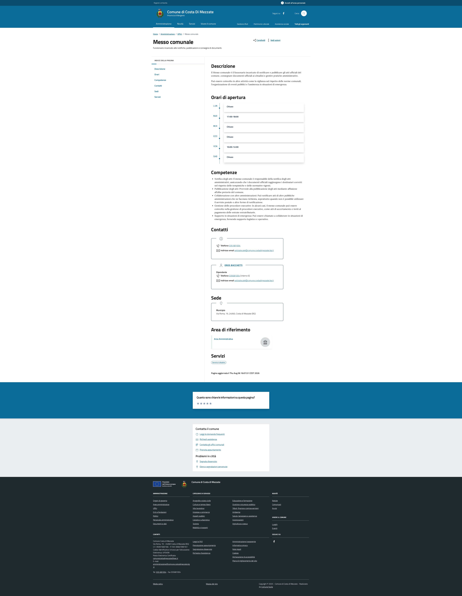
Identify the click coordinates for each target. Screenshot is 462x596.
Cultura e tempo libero (201, 504)
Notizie (275, 500)
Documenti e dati (160, 523)
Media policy (158, 583)
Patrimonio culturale (261, 24)
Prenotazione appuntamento (204, 545)
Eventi (274, 528)
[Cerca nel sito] (304, 13)
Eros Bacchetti (234, 265)
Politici (155, 516)
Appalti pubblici (199, 516)
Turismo (196, 523)
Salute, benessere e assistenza (244, 516)
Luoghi (274, 524)
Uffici (179, 34)
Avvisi (274, 508)
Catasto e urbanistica (201, 519)
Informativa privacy (240, 545)
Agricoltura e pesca (240, 523)
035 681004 (234, 245)
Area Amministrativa (223, 339)
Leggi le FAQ (198, 541)
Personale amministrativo (163, 519)
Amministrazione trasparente (244, 541)
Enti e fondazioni (159, 512)
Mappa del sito (212, 583)
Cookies (235, 553)
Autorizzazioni (238, 519)
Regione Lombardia (160, 3)
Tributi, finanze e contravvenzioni (245, 508)
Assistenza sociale (282, 24)
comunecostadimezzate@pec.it (165, 558)
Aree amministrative (161, 504)
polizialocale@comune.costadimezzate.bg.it (254, 250)
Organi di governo (160, 500)
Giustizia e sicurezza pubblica (243, 504)
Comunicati (276, 504)
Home (155, 34)
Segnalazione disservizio (202, 549)
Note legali (236, 549)
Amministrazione (168, 34)
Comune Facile (267, 586)
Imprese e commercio (201, 512)
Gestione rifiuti (242, 24)
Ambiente (236, 512)
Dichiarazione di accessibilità (243, 556)
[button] (293, 3)
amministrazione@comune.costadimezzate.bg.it (171, 565)
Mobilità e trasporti (200, 527)
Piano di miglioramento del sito (244, 560)
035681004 (234, 275)
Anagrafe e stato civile (202, 500)
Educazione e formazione (242, 500)
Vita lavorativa (198, 508)
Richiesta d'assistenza (201, 553)
